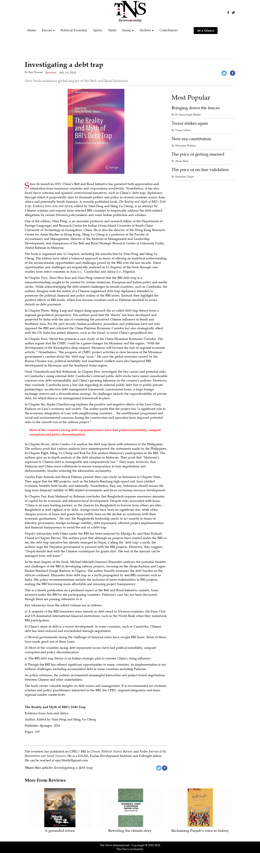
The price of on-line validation (200, 169)
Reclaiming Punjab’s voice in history (200, 831)
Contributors (169, 30)
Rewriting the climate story (130, 831)
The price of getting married (198, 154)
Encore (47, 30)
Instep (126, 30)
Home (31, 30)
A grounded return (60, 831)
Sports (97, 30)
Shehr (112, 30)
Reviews (51, 72)
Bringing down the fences (196, 107)
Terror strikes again (190, 123)
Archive (145, 30)
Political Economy (73, 30)
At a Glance (205, 30)
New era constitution (191, 138)
